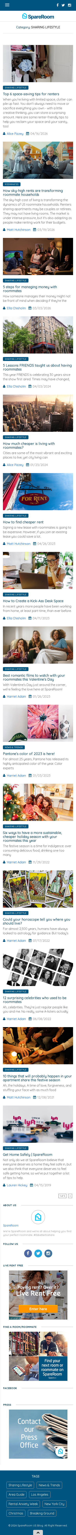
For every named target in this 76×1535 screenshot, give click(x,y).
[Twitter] (38, 1253)
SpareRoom (11, 1225)
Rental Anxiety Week (23, 1504)
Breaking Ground (42, 1513)
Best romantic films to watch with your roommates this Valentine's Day (34, 677)
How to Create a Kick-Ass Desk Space (33, 601)
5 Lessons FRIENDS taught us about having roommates (37, 367)
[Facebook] (28, 1253)
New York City (54, 1504)
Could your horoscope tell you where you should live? (36, 921)
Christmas (16, 1513)
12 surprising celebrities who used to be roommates (34, 1000)
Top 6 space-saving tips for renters (31, 94)
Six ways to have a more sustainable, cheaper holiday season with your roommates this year (32, 836)
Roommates (12, 184)
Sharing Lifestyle (16, 87)
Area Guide (16, 1494)
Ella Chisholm (16, 308)
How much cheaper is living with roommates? (29, 445)
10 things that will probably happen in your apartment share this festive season (37, 1078)
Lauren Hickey (17, 1185)
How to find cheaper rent (23, 522)
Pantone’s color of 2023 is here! (29, 753)
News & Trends (14, 747)
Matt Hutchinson (18, 230)
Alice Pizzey (15, 134)
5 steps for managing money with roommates (30, 289)
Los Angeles (39, 1494)
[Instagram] (48, 1253)
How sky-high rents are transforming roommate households (33, 192)
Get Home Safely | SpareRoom (27, 1154)
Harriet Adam (16, 696)
